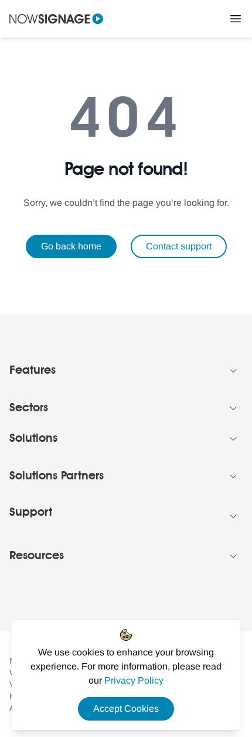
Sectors (28, 408)
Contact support (179, 246)
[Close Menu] (236, 19)
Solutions (33, 439)
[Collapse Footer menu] (233, 370)
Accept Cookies (126, 709)
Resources (36, 556)
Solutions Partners (56, 476)
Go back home (71, 246)
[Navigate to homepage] (56, 19)
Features (32, 371)
